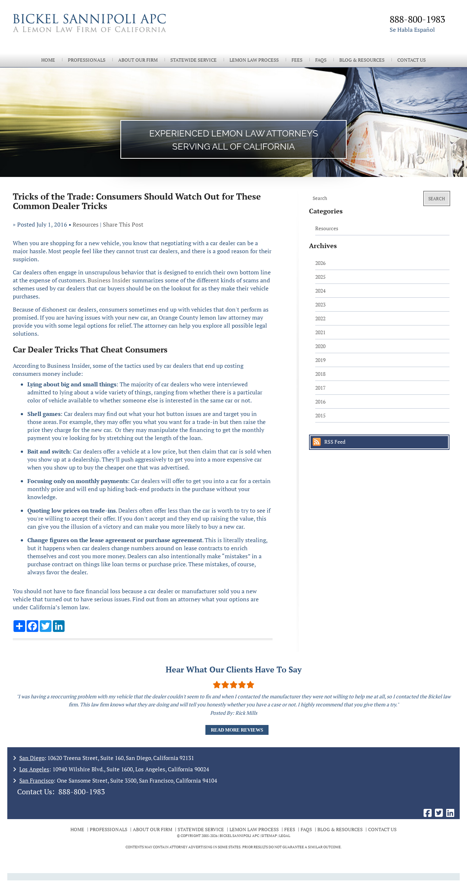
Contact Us (411, 60)
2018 (320, 373)
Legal (284, 835)
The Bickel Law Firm (120, 32)
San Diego (32, 757)
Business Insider (109, 280)
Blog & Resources (362, 60)
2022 (320, 318)
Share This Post (123, 224)
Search (436, 198)
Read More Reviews (237, 730)
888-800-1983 (81, 791)
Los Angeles (34, 769)
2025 (320, 276)
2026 (320, 262)
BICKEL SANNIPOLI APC (239, 835)
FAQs (321, 60)
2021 (320, 332)
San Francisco (36, 780)
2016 (320, 401)
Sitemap (269, 835)
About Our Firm (138, 60)
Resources (86, 224)
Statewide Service (193, 60)
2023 (320, 304)
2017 (320, 387)
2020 (320, 346)
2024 (320, 290)
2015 (320, 415)
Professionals (86, 60)
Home (48, 60)
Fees (297, 60)
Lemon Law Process (254, 60)
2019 (320, 359)
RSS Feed (335, 441)
